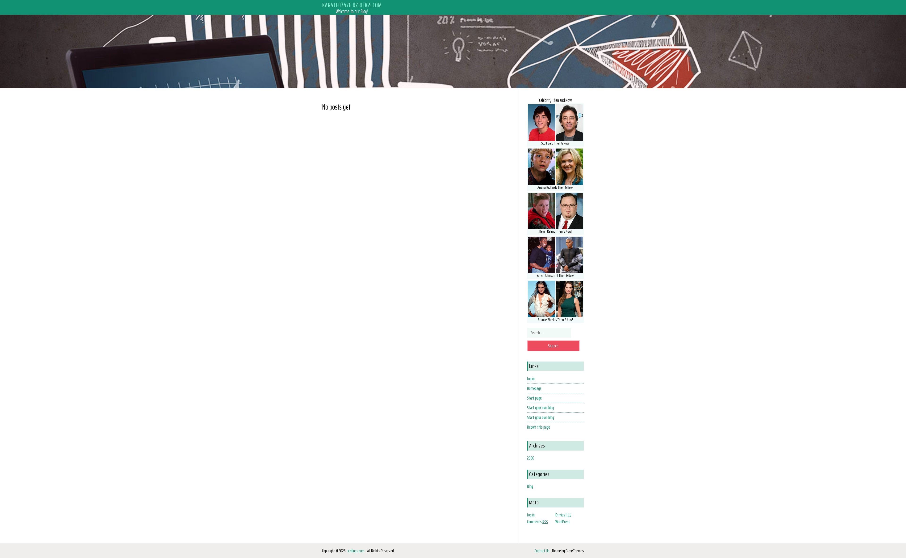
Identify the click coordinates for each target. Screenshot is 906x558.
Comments (537, 521)
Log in (531, 378)
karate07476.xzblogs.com (352, 5)
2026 (530, 457)
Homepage (534, 388)
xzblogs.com (356, 550)
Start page (534, 397)
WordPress (562, 521)
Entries (563, 514)
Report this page (538, 426)
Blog (530, 486)
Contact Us (542, 550)
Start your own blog (540, 407)
